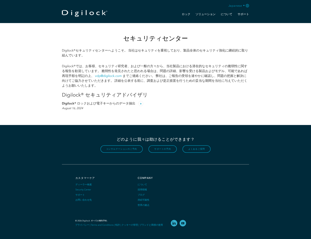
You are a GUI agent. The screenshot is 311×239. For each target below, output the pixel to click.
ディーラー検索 (83, 184)
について (142, 184)
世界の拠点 (143, 205)
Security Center (83, 189)
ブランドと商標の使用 (151, 225)
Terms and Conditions (102, 225)
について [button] (226, 14)
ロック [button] (186, 14)
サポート (80, 194)
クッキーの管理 (129, 225)
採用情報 (142, 189)
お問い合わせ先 (83, 199)
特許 (117, 225)
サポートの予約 (162, 149)
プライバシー (82, 225)
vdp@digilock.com (108, 76)
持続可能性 (143, 199)
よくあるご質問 (196, 149)
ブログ (141, 194)
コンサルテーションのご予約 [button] (121, 149)
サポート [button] (243, 14)
